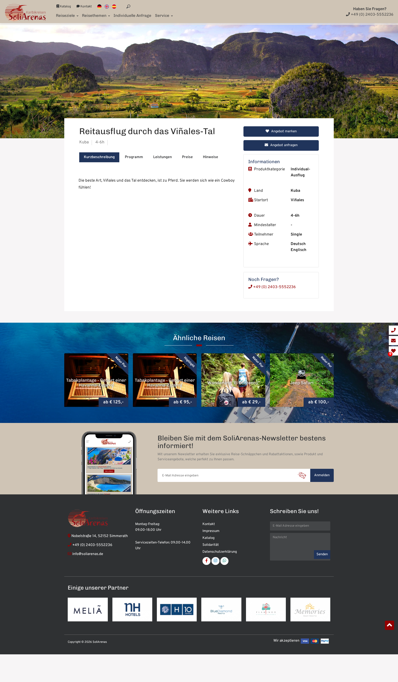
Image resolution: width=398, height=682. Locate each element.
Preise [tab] (187, 157)
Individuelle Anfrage (132, 15)
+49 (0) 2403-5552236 (371, 14)
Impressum (210, 531)
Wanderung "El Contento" (165, 382)
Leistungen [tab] (162, 157)
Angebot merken (283, 131)
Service (162, 15)
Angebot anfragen (283, 145)
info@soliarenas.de (87, 554)
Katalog (65, 7)
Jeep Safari (233, 382)
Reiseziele (66, 15)
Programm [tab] (134, 157)
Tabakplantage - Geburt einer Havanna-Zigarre (96, 383)
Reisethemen (94, 15)
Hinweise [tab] (210, 157)
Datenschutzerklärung (219, 552)
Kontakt (86, 7)
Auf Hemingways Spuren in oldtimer (302, 383)
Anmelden (322, 475)
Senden (322, 554)
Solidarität (210, 545)
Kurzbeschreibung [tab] (99, 157)
